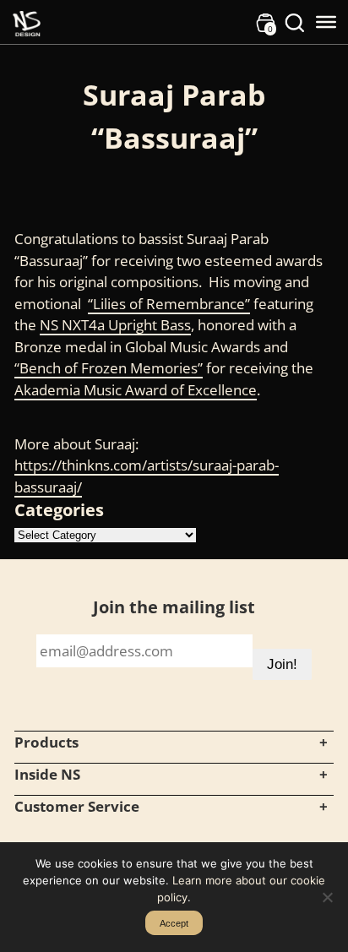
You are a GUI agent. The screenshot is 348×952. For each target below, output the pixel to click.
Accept (174, 923)
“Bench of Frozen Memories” (108, 368)
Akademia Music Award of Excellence (135, 390)
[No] (326, 897)
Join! (282, 664)
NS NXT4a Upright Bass (115, 325)
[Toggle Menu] (326, 22)
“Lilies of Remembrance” (169, 303)
